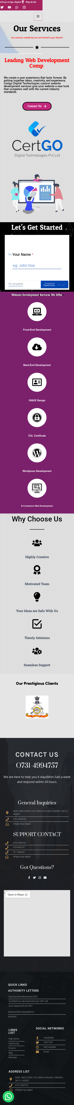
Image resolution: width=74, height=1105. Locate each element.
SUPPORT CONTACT (37, 835)
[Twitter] (34, 877)
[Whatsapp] (16, 7)
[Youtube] (9, 7)
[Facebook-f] (29, 877)
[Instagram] (24, 7)
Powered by (49, 284)
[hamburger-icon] (38, 17)
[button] (8, 1096)
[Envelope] (45, 877)
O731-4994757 (37, 765)
